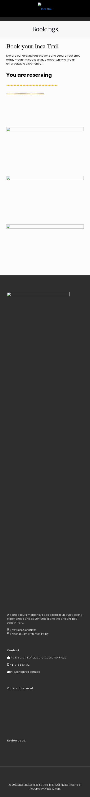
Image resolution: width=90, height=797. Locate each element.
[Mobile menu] (84, 8)
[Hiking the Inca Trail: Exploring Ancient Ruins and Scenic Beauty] (45, 8)
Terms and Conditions (22, 630)
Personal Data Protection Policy (29, 634)
